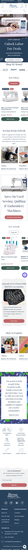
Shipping (16, 520)
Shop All (14, 232)
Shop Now (14, 83)
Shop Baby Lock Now (14, 60)
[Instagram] (5, 503)
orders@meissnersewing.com (13, 541)
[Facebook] (22, 503)
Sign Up (14, 485)
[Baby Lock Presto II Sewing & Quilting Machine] (10, 96)
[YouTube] (16, 503)
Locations (17, 513)
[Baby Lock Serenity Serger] (10, 245)
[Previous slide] (1, 70)
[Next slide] (27, 70)
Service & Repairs (19, 516)
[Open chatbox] (24, 546)
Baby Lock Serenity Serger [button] (9, 257)
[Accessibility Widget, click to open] (24, 275)
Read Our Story (14, 415)
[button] (2, 6)
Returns (16, 523)
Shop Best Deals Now (14, 217)
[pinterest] (11, 503)
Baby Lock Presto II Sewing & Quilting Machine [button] (10, 108)
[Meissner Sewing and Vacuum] (14, 6)
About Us (4, 513)
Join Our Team (6, 516)
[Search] (24, 11)
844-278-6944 (9, 537)
